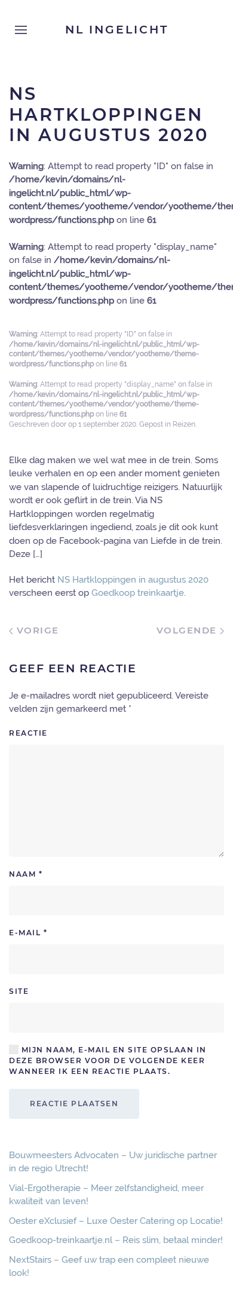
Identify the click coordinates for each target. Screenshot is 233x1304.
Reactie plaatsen (74, 1103)
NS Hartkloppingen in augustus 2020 (133, 579)
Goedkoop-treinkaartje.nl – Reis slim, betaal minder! (116, 1240)
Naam (25, 874)
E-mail (28, 932)
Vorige (36, 630)
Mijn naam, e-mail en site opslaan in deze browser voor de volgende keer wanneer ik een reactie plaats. (108, 1060)
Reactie (28, 732)
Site (19, 991)
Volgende (188, 630)
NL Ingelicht (116, 29)
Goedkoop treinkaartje (137, 592)
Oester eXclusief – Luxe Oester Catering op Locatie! (116, 1221)
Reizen (184, 424)
